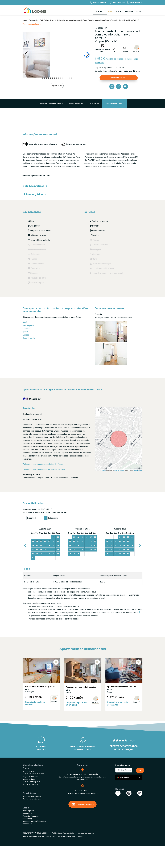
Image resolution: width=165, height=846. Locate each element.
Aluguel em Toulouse (30, 784)
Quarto (25, 332)
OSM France (138, 470)
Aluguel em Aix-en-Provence (33, 774)
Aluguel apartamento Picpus (78, 20)
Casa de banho (29, 338)
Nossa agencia (28, 811)
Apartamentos (33, 20)
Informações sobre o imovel (51, 103)
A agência (129, 11)
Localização (94, 103)
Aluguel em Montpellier (31, 782)
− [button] (98, 414)
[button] (42, 78)
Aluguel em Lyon (29, 779)
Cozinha (26, 328)
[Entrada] (111, 331)
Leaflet (104, 470)
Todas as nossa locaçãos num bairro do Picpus (43, 464)
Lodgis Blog (27, 818)
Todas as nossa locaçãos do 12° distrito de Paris (44, 469)
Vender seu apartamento (32, 799)
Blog (139, 11)
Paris (41, 20)
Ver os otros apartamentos (32, 24)
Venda (118, 11)
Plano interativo (76, 103)
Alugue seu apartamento (32, 796)
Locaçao (99, 11)
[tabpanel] (45, 543)
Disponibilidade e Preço (114, 103)
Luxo (110, 11)
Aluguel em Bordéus (30, 776)
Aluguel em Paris (29, 771)
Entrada (26, 335)
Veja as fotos (57, 86)
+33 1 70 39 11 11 (82, 790)
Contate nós (27, 813)
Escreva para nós (86, 804)
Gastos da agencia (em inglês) (34, 821)
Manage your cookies (86, 833)
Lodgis (25, 20)
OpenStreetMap (119, 470)
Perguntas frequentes (31, 816)
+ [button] (98, 410)
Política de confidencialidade (63, 833)
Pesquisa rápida (122, 765)
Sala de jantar (28, 325)
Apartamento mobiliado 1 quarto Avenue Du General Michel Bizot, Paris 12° (114, 20)
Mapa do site (27, 824)
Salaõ (25, 322)
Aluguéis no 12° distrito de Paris (56, 20)
